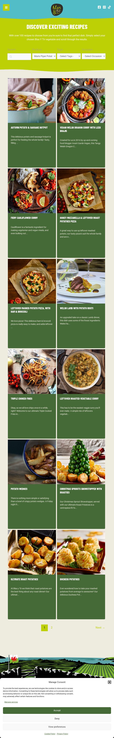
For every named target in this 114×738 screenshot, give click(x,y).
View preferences (57, 726)
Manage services (11, 702)
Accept (57, 710)
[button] (109, 682)
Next (100, 627)
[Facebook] (99, 7)
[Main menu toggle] (6, 7)
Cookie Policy (50, 734)
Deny (57, 718)
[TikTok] (109, 7)
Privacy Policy (62, 734)
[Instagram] (104, 7)
